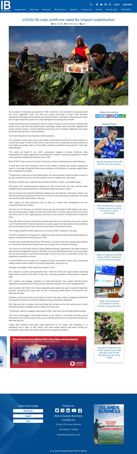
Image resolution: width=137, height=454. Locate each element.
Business (34, 10)
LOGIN (116, 4)
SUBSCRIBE (127, 4)
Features (46, 10)
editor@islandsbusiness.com (68, 434)
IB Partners (59, 10)
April (83, 24)
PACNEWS (126, 10)
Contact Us (86, 10)
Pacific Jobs (112, 10)
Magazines (20, 10)
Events (99, 10)
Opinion (74, 10)
